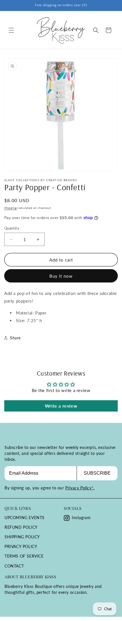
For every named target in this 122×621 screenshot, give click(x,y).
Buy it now (61, 276)
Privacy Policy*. (79, 487)
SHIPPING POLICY (22, 536)
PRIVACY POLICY (21, 546)
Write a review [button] (61, 405)
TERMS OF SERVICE (24, 556)
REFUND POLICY (21, 527)
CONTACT (14, 566)
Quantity (11, 228)
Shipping (10, 207)
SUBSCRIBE (97, 473)
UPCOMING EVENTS (25, 517)
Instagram (81, 517)
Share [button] (15, 337)
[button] (11, 30)
